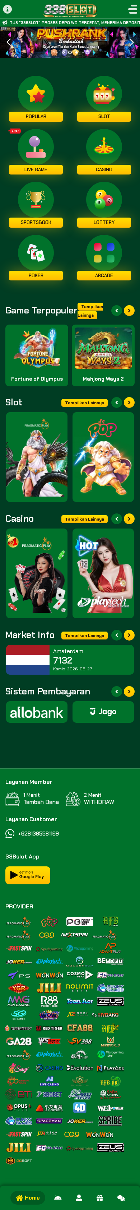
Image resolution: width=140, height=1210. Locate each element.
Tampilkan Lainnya (90, 311)
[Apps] (58, 1198)
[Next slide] (129, 310)
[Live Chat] (121, 1198)
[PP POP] (103, 457)
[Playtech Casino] (103, 573)
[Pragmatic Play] (36, 457)
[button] (131, 42)
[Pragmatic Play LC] (36, 573)
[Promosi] (99, 1198)
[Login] (79, 1198)
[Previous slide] (116, 310)
